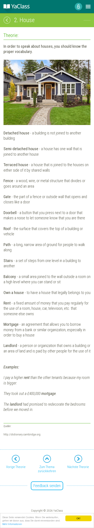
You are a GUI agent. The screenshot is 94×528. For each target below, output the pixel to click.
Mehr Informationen (12, 524)
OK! (78, 518)
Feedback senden (47, 485)
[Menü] (88, 6)
